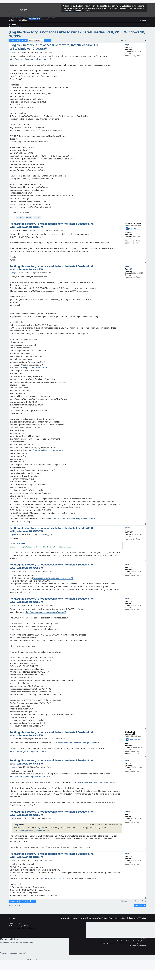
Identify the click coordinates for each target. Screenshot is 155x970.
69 (131, 233)
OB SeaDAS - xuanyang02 (22, 739)
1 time (135, 243)
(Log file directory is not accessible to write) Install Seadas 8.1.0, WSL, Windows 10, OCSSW (77, 34)
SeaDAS (37, 217)
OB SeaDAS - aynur (133, 223)
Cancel (28, 959)
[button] (132, 40)
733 (131, 743)
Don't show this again (16, 26)
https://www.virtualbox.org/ (56, 878)
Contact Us (143, 938)
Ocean (28, 217)
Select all (20, 544)
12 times (136, 753)
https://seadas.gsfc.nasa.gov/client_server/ (29, 59)
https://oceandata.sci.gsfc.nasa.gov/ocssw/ (44, 612)
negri (127, 45)
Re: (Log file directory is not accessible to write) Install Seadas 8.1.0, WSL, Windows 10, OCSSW (52, 225)
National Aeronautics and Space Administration (22, 928)
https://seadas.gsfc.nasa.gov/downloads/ (28, 751)
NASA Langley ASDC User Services (25, 926)
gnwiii (127, 528)
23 (131, 48)
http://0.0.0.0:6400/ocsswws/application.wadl (73, 519)
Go (36, 959)
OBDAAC (20, 217)
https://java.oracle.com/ (34, 368)
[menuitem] (93, 918)
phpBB (125, 941)
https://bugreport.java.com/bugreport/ (44, 450)
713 (131, 531)
